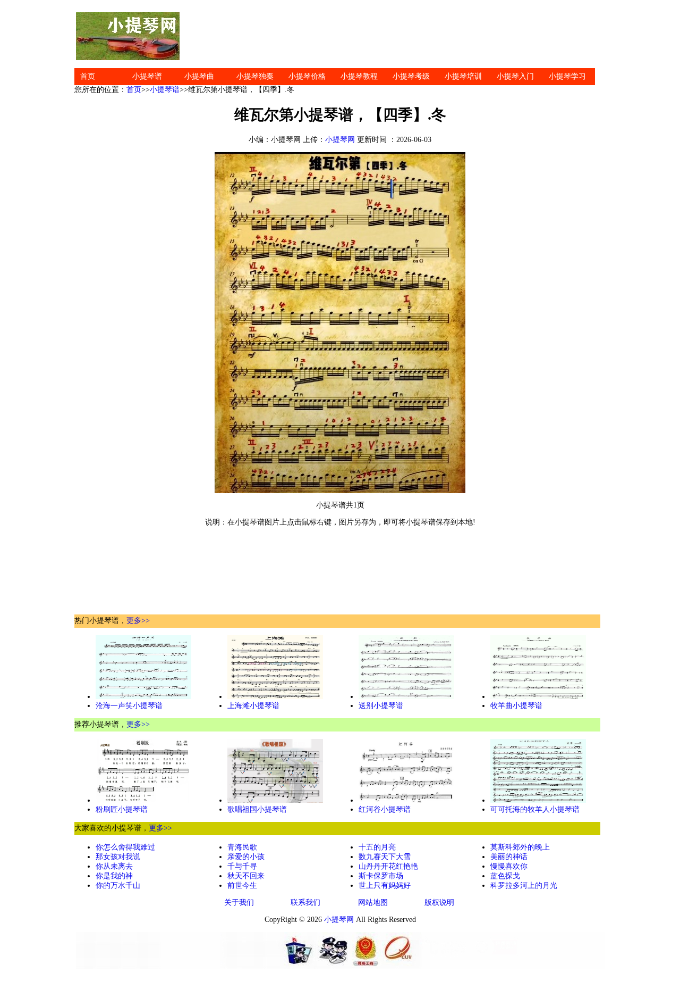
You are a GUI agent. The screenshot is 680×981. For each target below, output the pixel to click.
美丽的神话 (509, 857)
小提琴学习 (567, 76)
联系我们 (305, 903)
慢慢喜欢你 (509, 866)
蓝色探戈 (505, 876)
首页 (87, 76)
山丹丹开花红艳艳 (388, 866)
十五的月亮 (377, 847)
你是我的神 (114, 876)
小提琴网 (340, 140)
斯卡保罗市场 (381, 876)
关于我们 (239, 903)
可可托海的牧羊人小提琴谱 (535, 809)
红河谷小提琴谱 (385, 809)
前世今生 (242, 885)
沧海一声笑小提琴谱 (129, 706)
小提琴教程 (359, 76)
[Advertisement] (393, 36)
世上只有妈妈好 (385, 885)
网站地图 (373, 903)
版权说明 (439, 903)
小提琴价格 (307, 76)
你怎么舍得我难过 (125, 847)
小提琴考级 (411, 76)
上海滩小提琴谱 (253, 706)
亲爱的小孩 (246, 857)
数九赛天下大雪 (385, 857)
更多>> (138, 621)
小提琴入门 (515, 76)
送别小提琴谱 (381, 706)
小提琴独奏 (255, 76)
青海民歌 (242, 847)
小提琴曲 (199, 76)
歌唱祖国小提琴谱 (257, 809)
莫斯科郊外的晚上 (520, 847)
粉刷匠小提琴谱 (122, 809)
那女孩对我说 (118, 857)
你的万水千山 (118, 885)
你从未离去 (114, 866)
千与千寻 (242, 866)
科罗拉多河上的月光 (523, 885)
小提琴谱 (147, 76)
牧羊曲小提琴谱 (516, 706)
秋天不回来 (246, 876)
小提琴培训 (463, 76)
